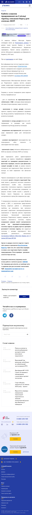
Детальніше (26, 451)
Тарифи (15, 439)
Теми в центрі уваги (6, 493)
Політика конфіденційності (8, 474)
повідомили (9, 59)
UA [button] (19, 2)
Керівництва (4, 488)
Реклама (3, 479)
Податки (3, 10)
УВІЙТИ (24, 296)
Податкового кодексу (22, 43)
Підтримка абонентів (6, 500)
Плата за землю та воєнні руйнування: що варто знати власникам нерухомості (21, 352)
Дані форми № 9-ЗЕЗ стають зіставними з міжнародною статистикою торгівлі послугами (22, 374)
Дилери (3, 472)
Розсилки (3, 505)
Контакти (3, 507)
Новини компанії (5, 486)
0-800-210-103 (22, 419)
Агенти (3, 469)
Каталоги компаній (6, 491)
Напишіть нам (4, 503)
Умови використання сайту (8, 476)
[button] (2, 2)
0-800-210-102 (22, 424)
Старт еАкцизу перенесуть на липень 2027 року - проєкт (22, 384)
